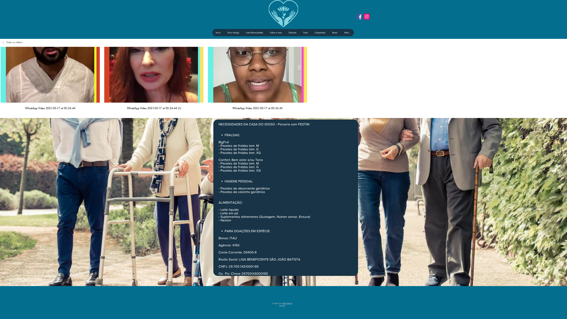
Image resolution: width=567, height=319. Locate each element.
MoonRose (287, 303)
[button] (12, 42)
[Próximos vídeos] (563, 74)
